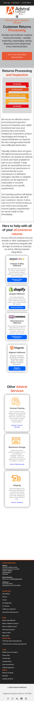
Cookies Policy (6, 658)
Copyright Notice (6, 661)
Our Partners (5, 606)
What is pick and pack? (8, 629)
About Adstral (6, 593)
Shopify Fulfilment (17, 307)
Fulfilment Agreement (8, 667)
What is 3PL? (6, 635)
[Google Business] (26, 698)
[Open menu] (17, 16)
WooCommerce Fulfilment (17, 337)
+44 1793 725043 (15, 585)
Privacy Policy (6, 655)
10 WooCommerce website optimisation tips (14, 644)
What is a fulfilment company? (10, 623)
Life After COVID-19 (7, 679)
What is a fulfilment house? (9, 626)
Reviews (4, 597)
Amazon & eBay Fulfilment (17, 280)
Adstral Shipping (17, 502)
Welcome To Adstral (7, 672)
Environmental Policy (8, 664)
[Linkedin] (17, 698)
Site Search (16, 2)
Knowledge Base (7, 603)
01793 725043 (26, 2)
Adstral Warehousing (17, 464)
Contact (4, 600)
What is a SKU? (6, 632)
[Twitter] (12, 698)
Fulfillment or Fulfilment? (9, 609)
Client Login (6, 2)
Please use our (12, 579)
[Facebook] (8, 698)
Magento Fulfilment (17, 368)
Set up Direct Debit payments (10, 612)
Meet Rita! (5, 676)
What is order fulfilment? (8, 620)
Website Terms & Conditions (10, 652)
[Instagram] (22, 698)
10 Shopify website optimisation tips (12, 641)
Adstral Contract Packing (17, 426)
